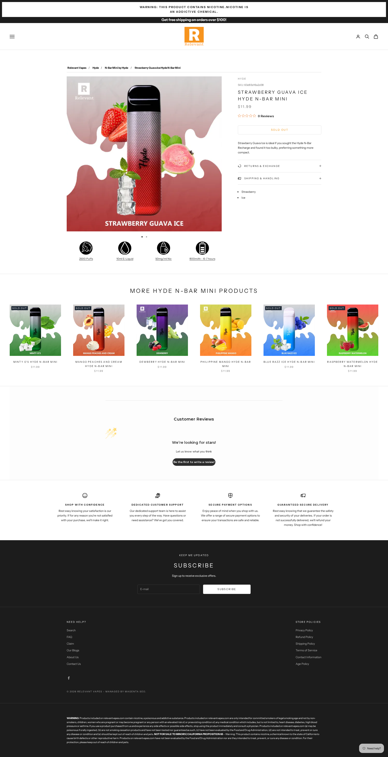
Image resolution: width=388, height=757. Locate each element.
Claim (70, 643)
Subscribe (226, 589)
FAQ (69, 637)
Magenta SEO (135, 691)
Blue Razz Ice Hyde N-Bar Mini (289, 361)
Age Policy (302, 664)
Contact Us (74, 664)
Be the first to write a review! (194, 462)
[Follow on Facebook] (69, 678)
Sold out (279, 129)
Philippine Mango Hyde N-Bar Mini (225, 363)
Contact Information (308, 657)
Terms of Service (306, 650)
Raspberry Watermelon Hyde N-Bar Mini (352, 363)
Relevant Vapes (76, 67)
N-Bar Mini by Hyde (117, 67)
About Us (73, 657)
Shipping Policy (305, 643)
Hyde (96, 67)
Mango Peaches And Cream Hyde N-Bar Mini (98, 363)
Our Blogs (73, 650)
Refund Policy (304, 637)
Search (71, 630)
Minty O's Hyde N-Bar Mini (35, 361)
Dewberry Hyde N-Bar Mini (162, 361)
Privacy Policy (304, 630)
